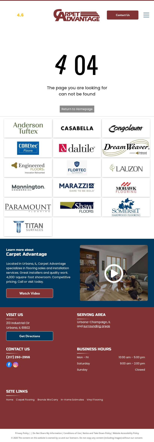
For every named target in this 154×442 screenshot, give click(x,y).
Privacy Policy (22, 433)
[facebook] (9, 365)
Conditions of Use (72, 433)
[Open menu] (146, 15)
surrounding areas (96, 326)
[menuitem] (11, 399)
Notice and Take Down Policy (97, 433)
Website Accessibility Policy (126, 433)
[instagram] (15, 365)
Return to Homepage (77, 109)
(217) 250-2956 (18, 357)
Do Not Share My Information (47, 433)
